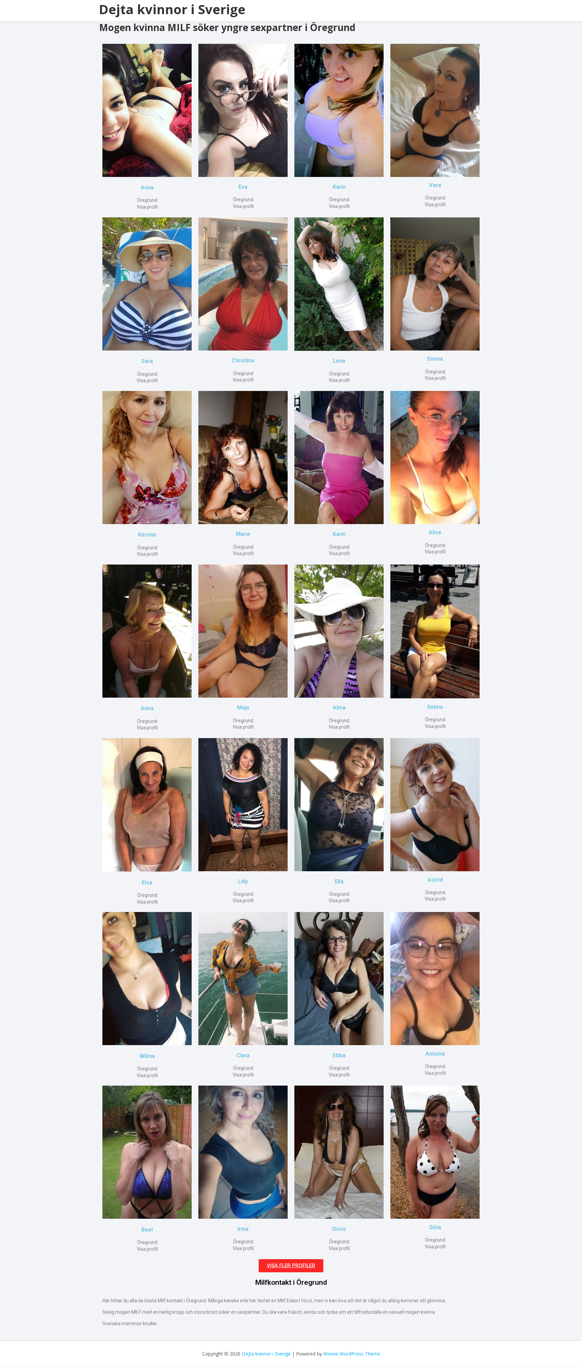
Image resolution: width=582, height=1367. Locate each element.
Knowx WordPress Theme (351, 1353)
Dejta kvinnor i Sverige (172, 9)
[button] (291, 1265)
